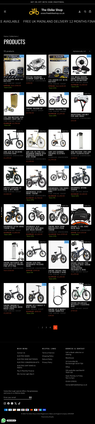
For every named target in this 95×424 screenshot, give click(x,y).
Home (6, 36)
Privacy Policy (47, 362)
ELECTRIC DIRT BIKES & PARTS (26, 367)
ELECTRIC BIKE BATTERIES (27, 359)
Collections (14, 36)
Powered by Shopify (47, 417)
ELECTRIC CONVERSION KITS (28, 362)
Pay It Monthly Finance (25, 371)
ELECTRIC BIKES (23, 356)
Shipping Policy (48, 356)
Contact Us (21, 353)
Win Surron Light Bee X (25, 374)
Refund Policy (47, 359)
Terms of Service (48, 353)
